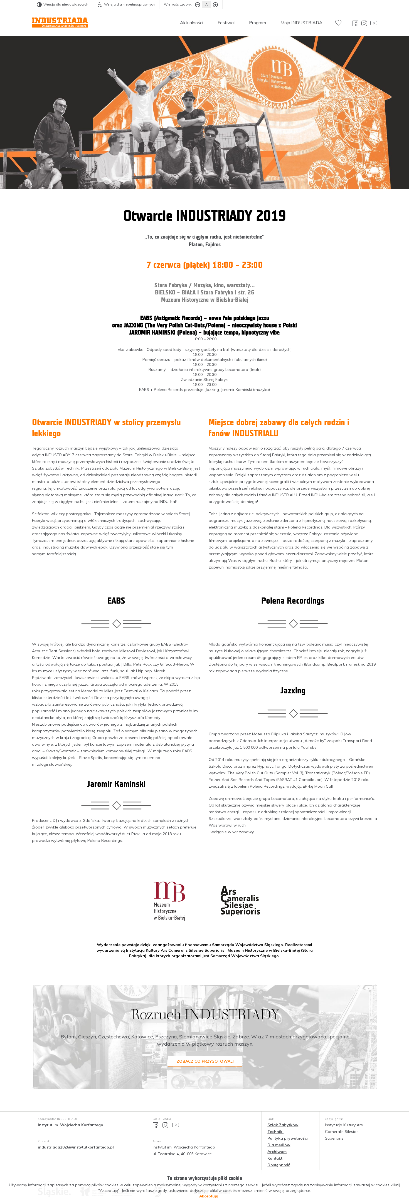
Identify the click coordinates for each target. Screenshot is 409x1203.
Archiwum (277, 1151)
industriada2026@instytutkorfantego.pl (76, 1147)
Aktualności (191, 22)
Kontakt (274, 1158)
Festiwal (226, 22)
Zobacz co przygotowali (205, 1061)
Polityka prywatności (287, 1138)
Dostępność (278, 1164)
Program (257, 22)
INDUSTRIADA (60, 23)
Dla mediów (278, 1144)
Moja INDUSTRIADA (301, 22)
